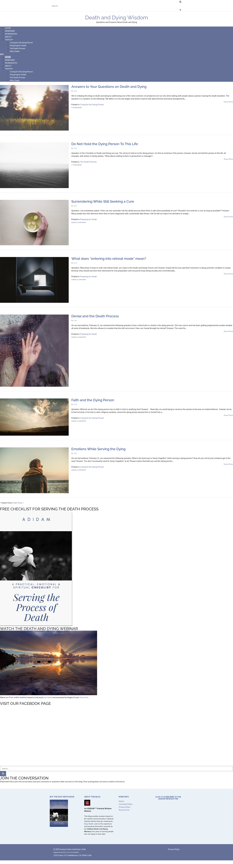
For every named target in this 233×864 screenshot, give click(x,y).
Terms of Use (124, 810)
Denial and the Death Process (95, 316)
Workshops (11, 63)
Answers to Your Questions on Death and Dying (108, 87)
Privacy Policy (124, 807)
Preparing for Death (18, 45)
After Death (15, 51)
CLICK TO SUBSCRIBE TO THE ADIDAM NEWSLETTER (168, 798)
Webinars (10, 60)
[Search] (3, 773)
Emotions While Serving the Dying (98, 449)
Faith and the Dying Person (92, 400)
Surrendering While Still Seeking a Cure (102, 201)
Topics (8, 39)
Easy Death (89, 824)
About (8, 66)
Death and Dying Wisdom (116, 17)
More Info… (84, 697)
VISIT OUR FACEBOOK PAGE (25, 703)
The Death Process (17, 48)
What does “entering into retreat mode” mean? (108, 259)
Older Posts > (18, 503)
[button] (115, 1)
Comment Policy (126, 804)
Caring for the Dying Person (21, 42)
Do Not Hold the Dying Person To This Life (104, 144)
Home (8, 57)
